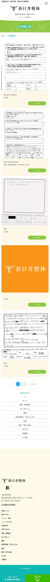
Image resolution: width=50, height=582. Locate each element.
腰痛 (25, 413)
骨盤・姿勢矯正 (24, 405)
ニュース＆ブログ (6, 522)
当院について (5, 511)
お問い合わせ (5, 529)
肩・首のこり (25, 409)
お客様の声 (4, 525)
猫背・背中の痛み (25, 425)
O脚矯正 (25, 433)
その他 (25, 437)
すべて (25, 401)
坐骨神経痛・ (5, 544)
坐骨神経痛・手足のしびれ (25, 417)
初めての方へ (5, 514)
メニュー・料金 (6, 518)
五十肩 (25, 429)
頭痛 (25, 421)
